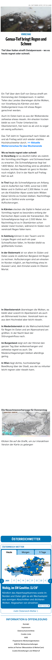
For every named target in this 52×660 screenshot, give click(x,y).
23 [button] (41, 580)
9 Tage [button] (42, 552)
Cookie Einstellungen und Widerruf (26, 651)
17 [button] (14, 580)
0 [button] (45, 580)
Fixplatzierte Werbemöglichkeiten (26, 641)
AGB (26, 637)
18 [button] (18, 580)
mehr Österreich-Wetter (24, 611)
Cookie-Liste (26, 634)
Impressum (26, 627)
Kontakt (26, 624)
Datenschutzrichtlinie (25, 631)
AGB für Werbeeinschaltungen (26, 644)
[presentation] (2, 581)
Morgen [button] (26, 552)
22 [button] (37, 580)
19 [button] (23, 580)
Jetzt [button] (7, 580)
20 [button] (28, 580)
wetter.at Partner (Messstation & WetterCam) (26, 647)
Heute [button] (9, 552)
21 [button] (32, 580)
